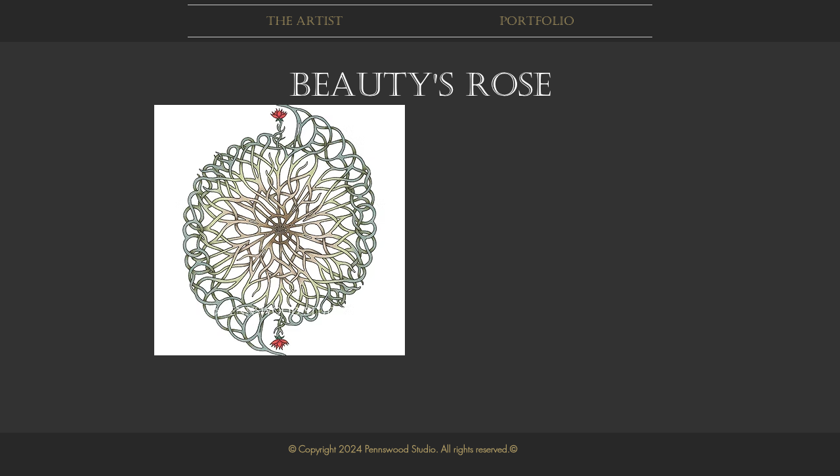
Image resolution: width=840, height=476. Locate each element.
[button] (304, 21)
